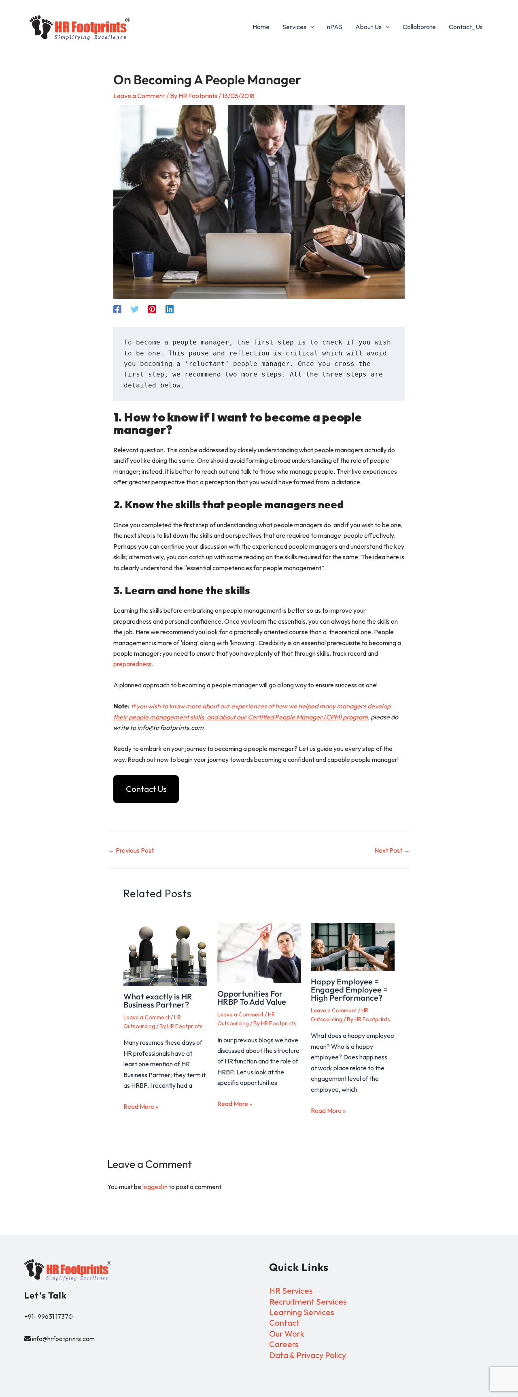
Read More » (140, 1106)
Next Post (392, 850)
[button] (310, 27)
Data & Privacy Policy (307, 1355)
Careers (284, 1344)
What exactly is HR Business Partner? (157, 1000)
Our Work (286, 1334)
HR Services (291, 1291)
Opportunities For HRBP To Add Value (251, 997)
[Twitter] (135, 308)
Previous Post (131, 850)
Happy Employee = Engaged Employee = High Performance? (349, 989)
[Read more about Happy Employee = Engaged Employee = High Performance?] (353, 947)
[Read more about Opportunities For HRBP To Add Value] (259, 953)
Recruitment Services (308, 1301)
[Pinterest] (152, 308)
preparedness (132, 664)
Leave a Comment (139, 96)
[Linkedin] (170, 308)
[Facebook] (117, 308)
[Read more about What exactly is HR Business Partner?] (165, 954)
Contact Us (146, 789)
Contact (284, 1323)
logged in (155, 1187)
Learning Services (301, 1312)
